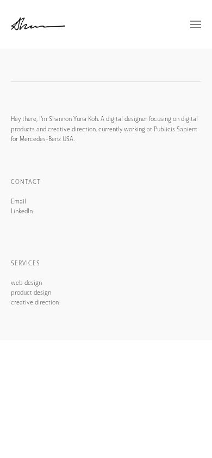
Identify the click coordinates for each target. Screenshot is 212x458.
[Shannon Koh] (38, 24)
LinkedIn (22, 211)
